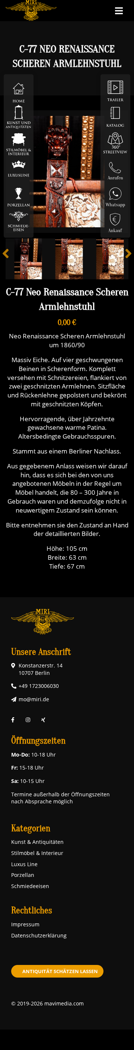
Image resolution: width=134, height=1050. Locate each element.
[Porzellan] (19, 194)
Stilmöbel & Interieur (37, 852)
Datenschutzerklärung (39, 935)
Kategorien (30, 828)
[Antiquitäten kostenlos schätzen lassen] (115, 220)
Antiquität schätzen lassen (60, 971)
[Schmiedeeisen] (19, 220)
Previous (11, 258)
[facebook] (13, 720)
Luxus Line (24, 864)
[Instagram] (28, 720)
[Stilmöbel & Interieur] (19, 142)
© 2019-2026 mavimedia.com (47, 1003)
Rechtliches (31, 911)
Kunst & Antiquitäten (37, 841)
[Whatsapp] (115, 194)
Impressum (25, 924)
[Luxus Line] (19, 168)
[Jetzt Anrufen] (115, 168)
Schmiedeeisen (30, 886)
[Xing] (43, 720)
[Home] (19, 90)
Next (122, 258)
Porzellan (22, 874)
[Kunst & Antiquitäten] (19, 116)
